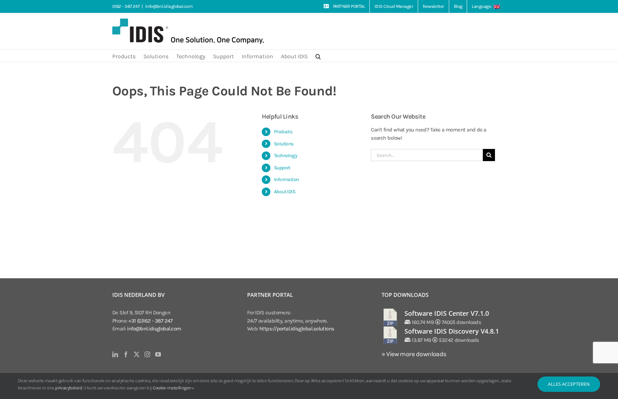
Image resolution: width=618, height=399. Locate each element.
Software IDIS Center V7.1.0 (446, 313)
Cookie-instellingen (172, 387)
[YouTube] (158, 354)
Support (282, 168)
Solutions (284, 144)
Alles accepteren (569, 384)
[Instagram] (147, 354)
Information (286, 179)
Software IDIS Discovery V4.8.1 (451, 331)
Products (283, 132)
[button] (318, 56)
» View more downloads (414, 354)
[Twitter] (136, 354)
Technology (286, 156)
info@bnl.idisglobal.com (168, 6)
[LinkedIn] (115, 354)
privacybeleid (68, 387)
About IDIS (284, 192)
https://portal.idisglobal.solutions (296, 328)
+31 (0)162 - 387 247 (150, 321)
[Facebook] (125, 354)
